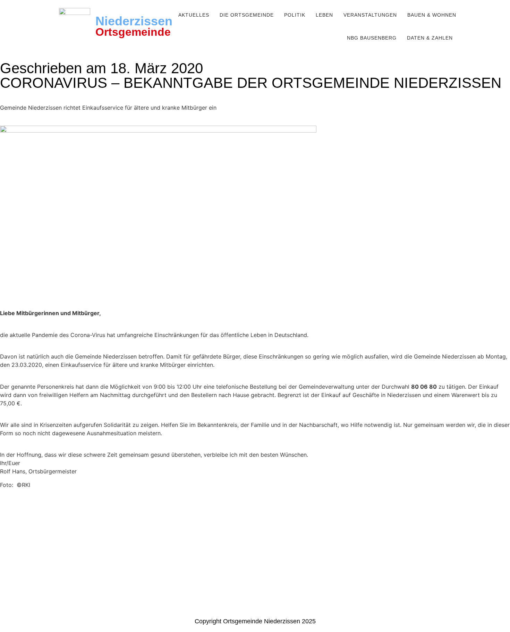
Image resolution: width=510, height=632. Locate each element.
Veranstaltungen (370, 15)
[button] (195, 14)
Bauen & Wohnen (431, 15)
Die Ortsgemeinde (247, 15)
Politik (294, 15)
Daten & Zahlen (430, 38)
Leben (324, 15)
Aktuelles (193, 15)
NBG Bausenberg (372, 38)
